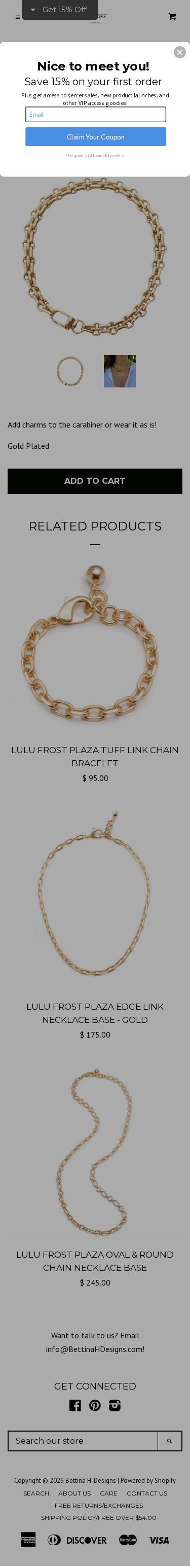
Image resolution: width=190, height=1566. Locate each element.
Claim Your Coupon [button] (96, 136)
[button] (180, 52)
